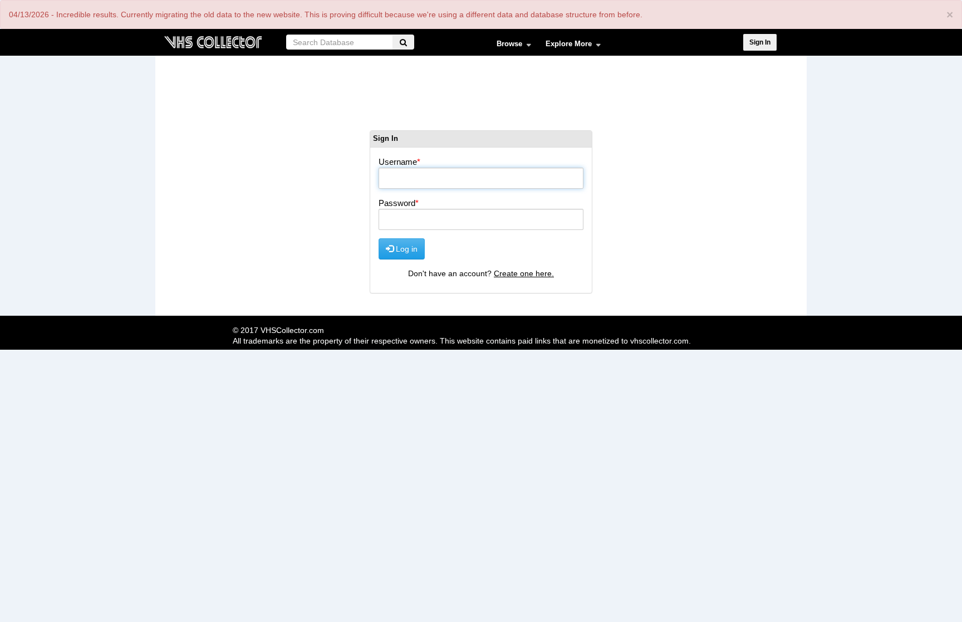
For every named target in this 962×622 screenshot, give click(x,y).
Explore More (565, 46)
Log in (406, 248)
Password (397, 203)
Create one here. (524, 273)
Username (398, 161)
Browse (505, 46)
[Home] (212, 41)
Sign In (759, 42)
